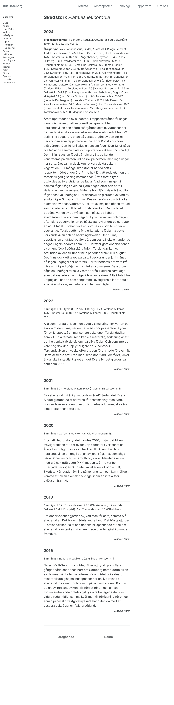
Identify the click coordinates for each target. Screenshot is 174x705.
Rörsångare (8, 57)
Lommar (7, 38)
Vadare (6, 32)
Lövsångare (9, 60)
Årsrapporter (103, 6)
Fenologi (124, 6)
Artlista (83, 6)
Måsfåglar (8, 35)
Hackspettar (9, 48)
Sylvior (6, 63)
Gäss (5, 23)
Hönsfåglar (8, 29)
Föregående (65, 637)
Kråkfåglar (8, 54)
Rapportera (143, 6)
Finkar (6, 73)
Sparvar (7, 76)
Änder (6, 26)
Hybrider (7, 79)
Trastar (6, 67)
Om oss (162, 6)
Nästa (108, 637)
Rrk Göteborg (13, 6)
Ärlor (5, 70)
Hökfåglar (8, 45)
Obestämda (9, 82)
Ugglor (6, 41)
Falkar (6, 51)
